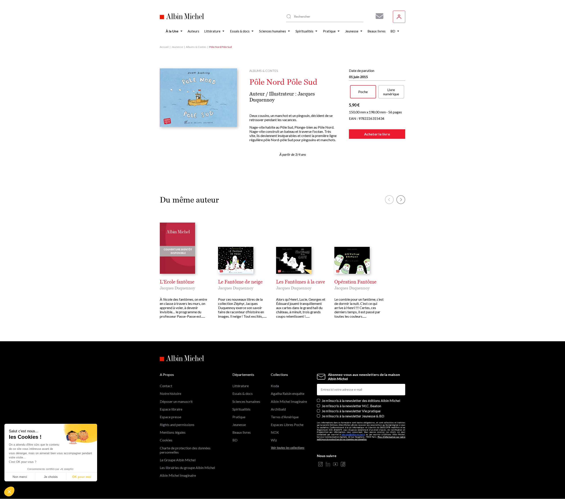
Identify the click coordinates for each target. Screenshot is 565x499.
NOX (275, 432)
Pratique (238, 417)
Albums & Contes (196, 47)
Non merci (20, 476)
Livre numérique (391, 92)
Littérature (240, 386)
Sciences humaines (246, 401)
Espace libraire (171, 409)
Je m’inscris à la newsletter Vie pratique (351, 411)
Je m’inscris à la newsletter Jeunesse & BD (353, 416)
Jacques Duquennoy (177, 288)
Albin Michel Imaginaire (178, 475)
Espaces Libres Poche (287, 424)
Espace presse (170, 417)
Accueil (164, 47)
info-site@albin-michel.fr (353, 434)
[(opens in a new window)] (320, 464)
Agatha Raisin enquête (287, 393)
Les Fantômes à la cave (300, 282)
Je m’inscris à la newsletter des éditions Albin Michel (361, 400)
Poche (363, 92)
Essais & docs (242, 393)
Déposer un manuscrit (176, 401)
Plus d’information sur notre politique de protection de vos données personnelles (361, 438)
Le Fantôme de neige (240, 282)
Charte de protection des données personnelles (185, 450)
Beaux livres (241, 432)
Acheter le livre (377, 134)
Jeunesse (177, 47)
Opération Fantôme (355, 282)
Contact (166, 386)
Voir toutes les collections (287, 448)
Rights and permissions (177, 424)
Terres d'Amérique (285, 417)
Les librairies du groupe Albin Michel (187, 467)
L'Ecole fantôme (177, 282)
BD (234, 440)
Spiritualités (241, 409)
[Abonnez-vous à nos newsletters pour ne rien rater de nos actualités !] (378, 16)
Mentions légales (173, 432)
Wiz (274, 440)
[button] (9, 491)
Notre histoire (170, 393)
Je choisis (51, 476)
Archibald (278, 409)
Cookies (166, 440)
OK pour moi (81, 476)
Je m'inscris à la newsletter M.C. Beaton (351, 406)
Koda (275, 386)
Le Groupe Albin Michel (178, 460)
